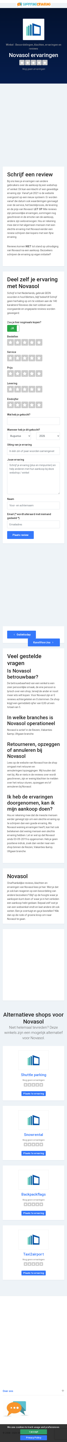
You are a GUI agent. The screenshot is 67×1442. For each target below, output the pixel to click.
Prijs (10, 367)
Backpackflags (33, 1194)
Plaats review (20, 535)
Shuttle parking (33, 1075)
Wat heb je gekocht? (18, 414)
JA (12, 328)
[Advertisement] (33, 122)
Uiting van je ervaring (19, 444)
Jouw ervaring (15, 459)
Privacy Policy (33, 1437)
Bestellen (12, 336)
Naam (10, 499)
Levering (12, 383)
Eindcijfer (13, 399)
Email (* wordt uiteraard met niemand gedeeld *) (29, 516)
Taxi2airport (33, 1254)
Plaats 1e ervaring (33, 1093)
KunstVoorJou (42, 642)
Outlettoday (23, 634)
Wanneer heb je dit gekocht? (23, 429)
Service (11, 352)
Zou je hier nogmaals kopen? (24, 322)
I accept (33, 1431)
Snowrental (33, 1135)
